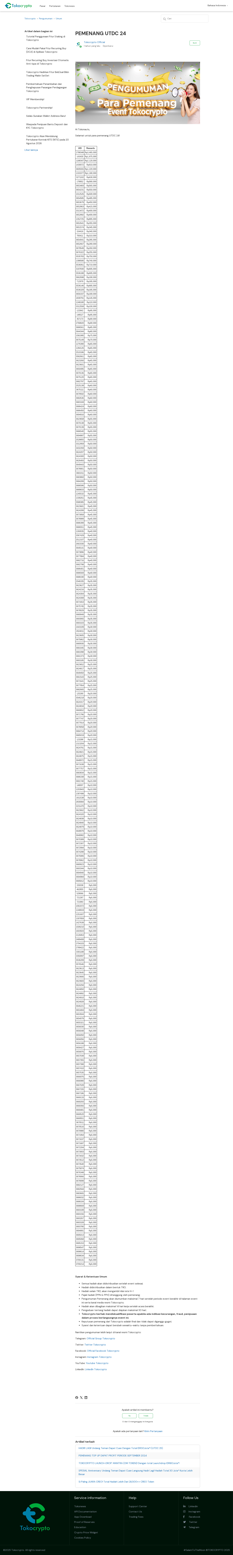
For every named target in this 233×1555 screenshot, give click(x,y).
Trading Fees (136, 1516)
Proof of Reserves (84, 1522)
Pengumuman (45, 18)
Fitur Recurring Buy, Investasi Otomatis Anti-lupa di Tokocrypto (47, 62)
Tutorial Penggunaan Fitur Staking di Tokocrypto (45, 38)
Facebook (192, 1516)
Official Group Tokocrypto (101, 1338)
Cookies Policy (82, 1537)
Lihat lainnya (31, 150)
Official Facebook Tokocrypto (103, 1350)
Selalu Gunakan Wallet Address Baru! (46, 116)
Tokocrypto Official (94, 42)
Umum (59, 18)
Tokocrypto (30, 18)
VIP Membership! (35, 99)
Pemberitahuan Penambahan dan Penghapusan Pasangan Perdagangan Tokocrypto (46, 87)
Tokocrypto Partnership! (39, 107)
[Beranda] (18, 6)
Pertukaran (55, 6)
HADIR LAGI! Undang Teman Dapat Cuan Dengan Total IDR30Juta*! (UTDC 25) (121, 1448)
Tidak (145, 1415)
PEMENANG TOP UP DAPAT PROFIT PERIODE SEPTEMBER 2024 (113, 1455)
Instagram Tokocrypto (99, 1357)
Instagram (192, 1511)
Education (80, 1527)
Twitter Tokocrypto (95, 1344)
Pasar (42, 6)
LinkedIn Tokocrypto (96, 1369)
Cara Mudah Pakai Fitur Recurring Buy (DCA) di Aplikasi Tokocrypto (46, 50)
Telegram (192, 1527)
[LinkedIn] (85, 1397)
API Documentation (85, 1511)
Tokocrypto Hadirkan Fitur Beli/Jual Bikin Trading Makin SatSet (47, 74)
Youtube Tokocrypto (97, 1363)
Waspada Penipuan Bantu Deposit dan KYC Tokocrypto (47, 126)
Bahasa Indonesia (217, 5)
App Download (82, 1516)
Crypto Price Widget (86, 1532)
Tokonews (69, 6)
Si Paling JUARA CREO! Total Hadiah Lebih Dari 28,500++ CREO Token (116, 1481)
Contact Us (135, 1511)
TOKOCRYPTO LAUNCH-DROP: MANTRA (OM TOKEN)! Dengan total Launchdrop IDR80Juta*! (129, 1463)
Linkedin (191, 1506)
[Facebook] (76, 1397)
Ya (129, 1415)
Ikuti (195, 43)
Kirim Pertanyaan (153, 1431)
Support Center (138, 1506)
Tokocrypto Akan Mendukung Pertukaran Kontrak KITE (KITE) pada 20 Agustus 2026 (47, 140)
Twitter (191, 1522)
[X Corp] (81, 1397)
